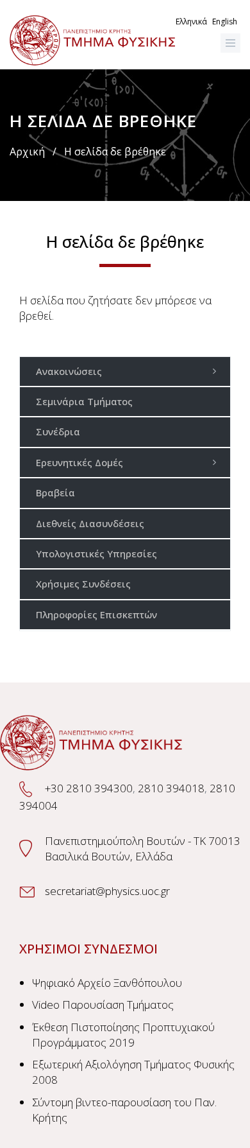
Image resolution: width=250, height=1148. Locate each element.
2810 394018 (171, 788)
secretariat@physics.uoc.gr (107, 890)
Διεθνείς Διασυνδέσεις (90, 523)
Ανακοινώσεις (69, 371)
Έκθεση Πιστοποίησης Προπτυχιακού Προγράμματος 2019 (123, 1035)
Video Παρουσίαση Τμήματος (103, 1004)
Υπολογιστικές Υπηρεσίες (96, 553)
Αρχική (27, 151)
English (224, 21)
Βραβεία (55, 492)
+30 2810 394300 (89, 788)
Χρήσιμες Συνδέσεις (83, 583)
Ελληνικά (191, 21)
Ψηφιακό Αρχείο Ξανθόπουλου (107, 982)
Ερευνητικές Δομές (79, 462)
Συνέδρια (58, 431)
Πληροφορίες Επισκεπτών (96, 614)
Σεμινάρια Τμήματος (84, 401)
